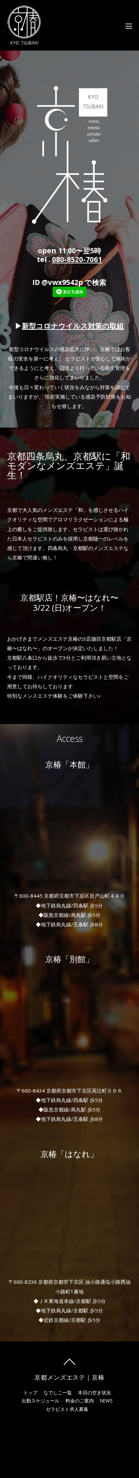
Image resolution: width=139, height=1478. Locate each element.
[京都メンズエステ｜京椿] (24, 41)
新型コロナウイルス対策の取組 (73, 325)
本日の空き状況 (94, 1392)
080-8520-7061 (77, 259)
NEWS (106, 1400)
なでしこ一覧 (58, 1392)
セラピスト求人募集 (67, 1409)
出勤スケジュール (40, 1400)
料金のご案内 (79, 1400)
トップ (30, 1392)
